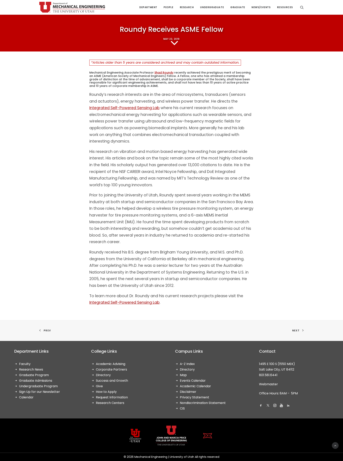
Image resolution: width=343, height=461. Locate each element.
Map (183, 375)
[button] (261, 406)
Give (99, 386)
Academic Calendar (195, 386)
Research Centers (110, 403)
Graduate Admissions (35, 380)
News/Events (261, 7)
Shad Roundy (163, 72)
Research (187, 7)
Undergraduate (212, 7)
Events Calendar (193, 380)
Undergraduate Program (38, 386)
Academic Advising (110, 364)
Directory (103, 375)
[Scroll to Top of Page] (335, 445)
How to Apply (106, 391)
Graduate (237, 7)
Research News (31, 369)
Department (148, 7)
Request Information (112, 397)
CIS (182, 408)
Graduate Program (34, 375)
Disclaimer (188, 391)
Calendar (26, 397)
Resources (285, 7)
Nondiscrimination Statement (203, 403)
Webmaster (268, 384)
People (168, 7)
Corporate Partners (111, 369)
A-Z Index (187, 364)
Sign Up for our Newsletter (39, 391)
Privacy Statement (194, 397)
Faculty (25, 364)
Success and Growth (112, 380)
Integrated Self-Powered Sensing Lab (124, 108)
